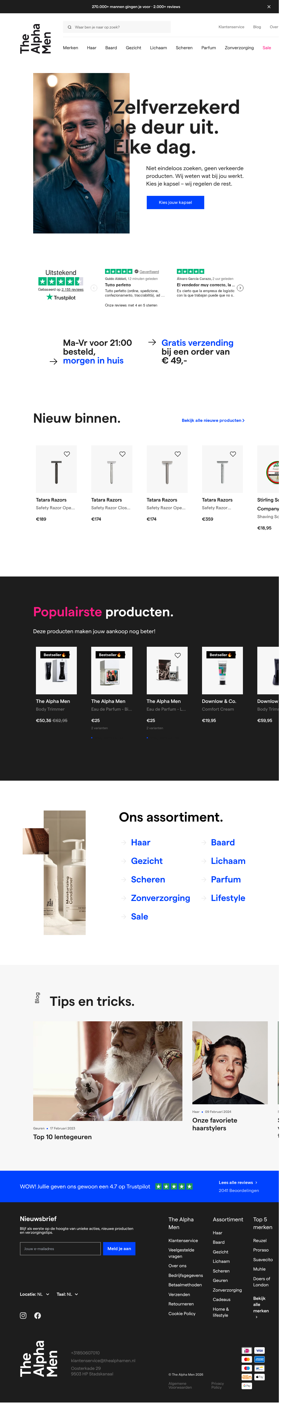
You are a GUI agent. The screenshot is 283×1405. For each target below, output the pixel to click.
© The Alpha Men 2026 (186, 1375)
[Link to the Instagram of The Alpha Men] (23, 1315)
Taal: (62, 1294)
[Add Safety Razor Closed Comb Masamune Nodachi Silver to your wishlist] (122, 454)
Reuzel (259, 1240)
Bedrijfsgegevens (186, 1275)
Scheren (221, 1271)
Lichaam (221, 1261)
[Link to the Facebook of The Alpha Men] (37, 1315)
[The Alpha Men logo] (35, 39)
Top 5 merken (262, 1223)
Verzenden (179, 1294)
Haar (196, 1112)
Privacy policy (217, 1385)
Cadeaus (221, 1299)
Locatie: (28, 1294)
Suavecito (263, 1260)
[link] (214, 420)
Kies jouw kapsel (175, 202)
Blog (37, 997)
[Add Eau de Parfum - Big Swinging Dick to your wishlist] (122, 655)
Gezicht (220, 1252)
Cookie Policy (182, 1313)
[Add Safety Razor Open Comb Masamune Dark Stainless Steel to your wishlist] (66, 454)
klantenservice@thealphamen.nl (103, 1361)
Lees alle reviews (236, 1182)
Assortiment (228, 1219)
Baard (218, 1242)
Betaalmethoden (185, 1285)
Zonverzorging (227, 1290)
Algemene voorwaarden (180, 1385)
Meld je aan (119, 1248)
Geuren (38, 1128)
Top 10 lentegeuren (62, 1137)
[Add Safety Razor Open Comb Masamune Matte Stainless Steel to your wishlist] (177, 454)
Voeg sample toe (109, 738)
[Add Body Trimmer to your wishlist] (66, 655)
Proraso (261, 1250)
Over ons (178, 1266)
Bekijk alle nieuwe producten (211, 420)
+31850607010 (85, 1353)
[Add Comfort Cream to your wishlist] (233, 655)
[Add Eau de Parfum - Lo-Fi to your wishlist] (177, 655)
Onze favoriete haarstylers (214, 1124)
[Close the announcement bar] (269, 6)
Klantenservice (183, 1240)
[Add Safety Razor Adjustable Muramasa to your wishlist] (233, 454)
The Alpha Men (181, 1223)
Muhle (259, 1269)
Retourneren (181, 1304)
